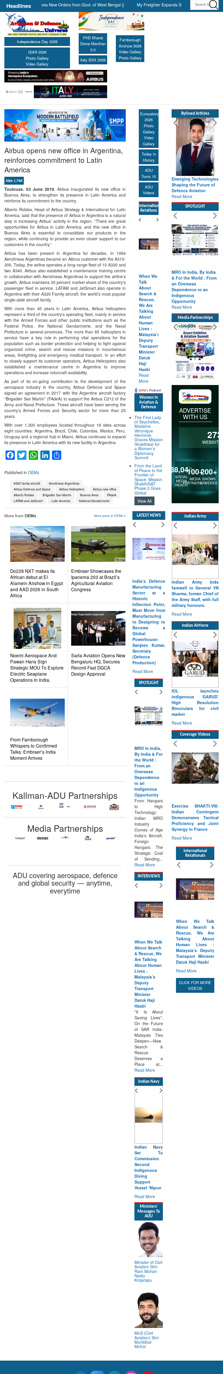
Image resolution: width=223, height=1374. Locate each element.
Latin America (60, 501)
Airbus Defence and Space (32, 489)
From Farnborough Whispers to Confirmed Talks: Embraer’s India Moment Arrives (33, 749)
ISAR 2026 (37, 52)
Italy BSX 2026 (93, 60)
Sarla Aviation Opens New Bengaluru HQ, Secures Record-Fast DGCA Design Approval (98, 664)
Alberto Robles (24, 495)
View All (144, 501)
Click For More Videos (195, 985)
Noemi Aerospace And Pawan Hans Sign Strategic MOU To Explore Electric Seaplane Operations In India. (37, 667)
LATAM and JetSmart (28, 501)
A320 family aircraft (27, 483)
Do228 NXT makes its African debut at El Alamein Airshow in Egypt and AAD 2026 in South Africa (36, 583)
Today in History (149, 157)
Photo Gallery (37, 58)
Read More (144, 378)
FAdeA (111, 495)
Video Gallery (37, 64)
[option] (16, 807)
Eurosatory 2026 (149, 117)
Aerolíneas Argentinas (64, 483)
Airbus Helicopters (71, 489)
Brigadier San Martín (57, 495)
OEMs (33, 472)
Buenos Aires (89, 495)
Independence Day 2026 (37, 41)
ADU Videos (148, 190)
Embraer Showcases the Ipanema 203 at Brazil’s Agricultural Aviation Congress (96, 580)
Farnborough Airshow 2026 (130, 43)
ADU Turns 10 (148, 173)
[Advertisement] (195, 1081)
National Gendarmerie (94, 501)
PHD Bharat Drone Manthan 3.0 (93, 43)
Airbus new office (104, 489)
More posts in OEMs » (110, 516)
